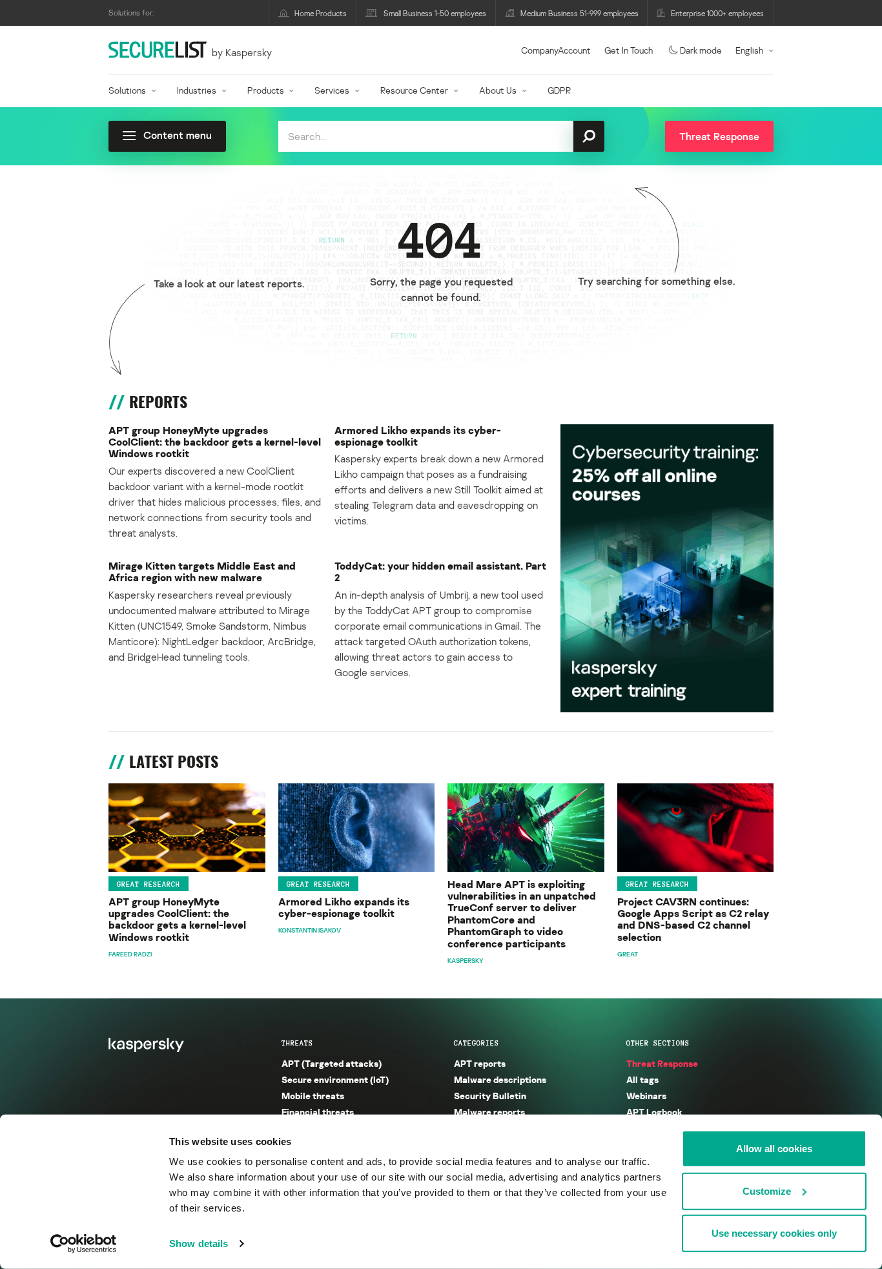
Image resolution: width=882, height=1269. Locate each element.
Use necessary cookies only (774, 1233)
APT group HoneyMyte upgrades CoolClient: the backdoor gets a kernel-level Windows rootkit (214, 442)
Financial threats (318, 1111)
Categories (476, 1043)
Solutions (127, 90)
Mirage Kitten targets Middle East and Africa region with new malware (202, 572)
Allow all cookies (774, 1148)
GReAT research (148, 884)
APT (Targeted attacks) (332, 1063)
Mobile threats (313, 1095)
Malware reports (489, 1111)
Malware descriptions (500, 1079)
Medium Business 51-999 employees (579, 13)
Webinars (646, 1095)
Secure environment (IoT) (335, 1079)
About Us (498, 90)
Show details (198, 1243)
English (749, 50)
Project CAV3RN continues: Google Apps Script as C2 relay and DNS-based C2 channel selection (693, 920)
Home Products (320, 13)
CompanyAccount (556, 50)
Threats (297, 1043)
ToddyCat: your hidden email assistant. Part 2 (440, 572)
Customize (767, 1190)
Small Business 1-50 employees (435, 13)
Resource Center (414, 90)
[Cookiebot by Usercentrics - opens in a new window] (83, 1244)
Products (265, 90)
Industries (196, 90)
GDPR (559, 90)
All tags (642, 1079)
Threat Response (662, 1063)
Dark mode (701, 50)
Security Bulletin (490, 1095)
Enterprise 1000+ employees (717, 13)
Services (331, 90)
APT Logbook (654, 1111)
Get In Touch (628, 50)
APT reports (480, 1063)
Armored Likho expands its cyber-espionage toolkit (417, 436)
